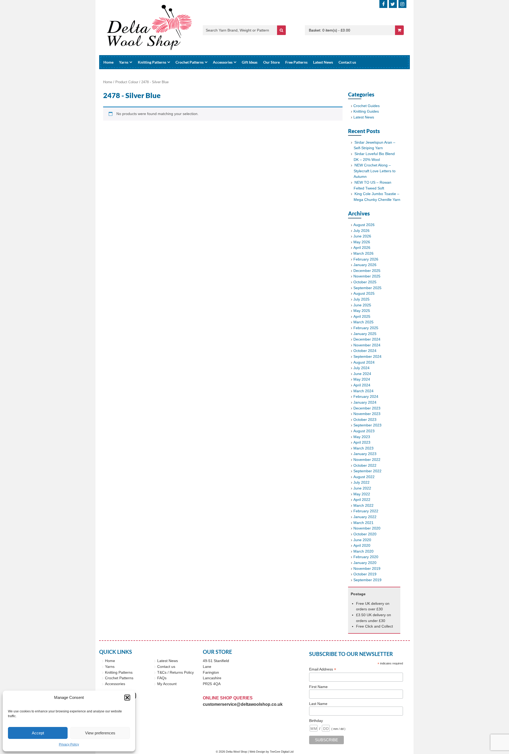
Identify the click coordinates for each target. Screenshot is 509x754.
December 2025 (366, 270)
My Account (167, 684)
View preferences (100, 733)
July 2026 (361, 230)
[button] (127, 697)
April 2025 (361, 316)
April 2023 (361, 442)
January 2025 (364, 334)
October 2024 (364, 351)
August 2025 (364, 293)
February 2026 (365, 259)
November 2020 (366, 528)
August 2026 (364, 225)
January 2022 (364, 517)
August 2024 (364, 362)
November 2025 (366, 276)
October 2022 (364, 465)
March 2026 (363, 253)
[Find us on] (402, 4)
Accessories (222, 62)
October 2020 (364, 534)
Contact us (347, 62)
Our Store (271, 62)
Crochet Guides (366, 106)
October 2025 (364, 282)
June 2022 (362, 488)
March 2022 (363, 505)
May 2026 (361, 242)
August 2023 (364, 431)
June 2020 (362, 540)
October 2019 (364, 574)
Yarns (123, 62)
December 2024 (366, 339)
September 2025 (367, 288)
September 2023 (367, 425)
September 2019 (367, 580)
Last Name (318, 704)
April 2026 (361, 247)
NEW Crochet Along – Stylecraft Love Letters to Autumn (375, 171)
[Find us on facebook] (383, 4)
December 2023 (366, 408)
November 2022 (366, 459)
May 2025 (361, 310)
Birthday (316, 720)
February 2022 (365, 511)
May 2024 (361, 379)
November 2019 (366, 568)
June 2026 (362, 236)
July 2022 (361, 482)
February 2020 (365, 557)
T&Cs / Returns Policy (175, 672)
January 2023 (364, 454)
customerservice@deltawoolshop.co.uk (243, 704)
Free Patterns (296, 62)
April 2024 (361, 385)
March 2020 (363, 551)
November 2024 (366, 345)
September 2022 (367, 471)
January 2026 (364, 265)
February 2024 (365, 396)
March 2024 (363, 391)
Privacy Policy (69, 744)
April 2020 (361, 545)
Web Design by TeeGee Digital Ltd (271, 751)
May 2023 (361, 437)
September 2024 (367, 356)
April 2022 (361, 499)
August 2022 (364, 477)
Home (108, 62)
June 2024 (362, 374)
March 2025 (363, 322)
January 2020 (364, 563)
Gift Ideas (249, 62)
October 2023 (364, 419)
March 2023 (363, 448)
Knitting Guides (366, 111)
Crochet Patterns (189, 62)
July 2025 (361, 299)
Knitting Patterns (152, 62)
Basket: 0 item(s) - (329, 30)
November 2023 (366, 414)
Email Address (322, 669)
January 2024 (364, 402)
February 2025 (365, 328)
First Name (318, 687)
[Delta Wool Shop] (149, 27)
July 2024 (361, 368)
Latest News (323, 62)
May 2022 (361, 494)
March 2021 (363, 523)
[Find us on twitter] (393, 4)
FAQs (161, 678)
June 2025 (362, 305)
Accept (38, 733)
